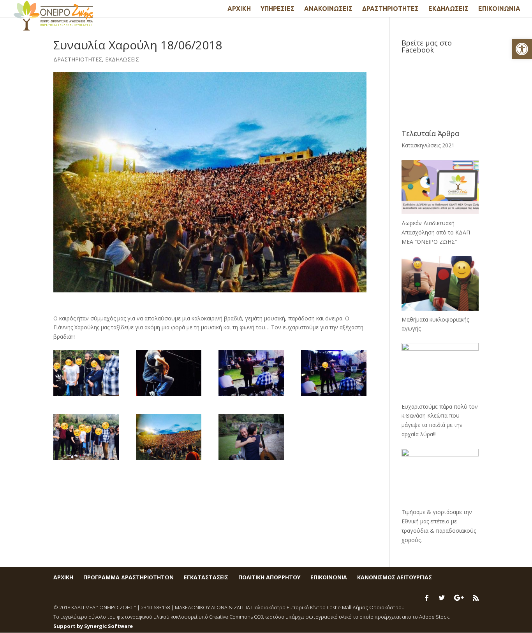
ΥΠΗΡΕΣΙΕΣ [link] (277, 9)
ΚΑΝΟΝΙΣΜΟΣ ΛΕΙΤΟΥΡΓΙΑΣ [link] (394, 577)
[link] (522, 49)
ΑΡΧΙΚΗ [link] (239, 9)
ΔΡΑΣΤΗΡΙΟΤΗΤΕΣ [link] (390, 9)
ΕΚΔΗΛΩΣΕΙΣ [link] (448, 9)
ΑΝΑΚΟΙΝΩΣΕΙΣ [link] (328, 9)
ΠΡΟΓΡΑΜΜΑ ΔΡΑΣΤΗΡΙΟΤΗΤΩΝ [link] (128, 577)
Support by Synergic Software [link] (93, 626)
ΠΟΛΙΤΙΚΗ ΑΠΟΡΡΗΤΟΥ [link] (269, 577)
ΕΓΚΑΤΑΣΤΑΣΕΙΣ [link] (206, 577)
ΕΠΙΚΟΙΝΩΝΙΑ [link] (499, 9)
